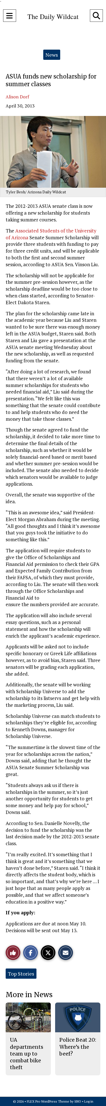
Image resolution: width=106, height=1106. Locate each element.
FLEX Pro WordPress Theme (48, 1101)
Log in (88, 1101)
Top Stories (21, 973)
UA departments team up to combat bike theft (26, 1054)
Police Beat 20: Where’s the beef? (77, 1047)
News (52, 54)
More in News (29, 994)
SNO (77, 1101)
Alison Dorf (17, 97)
